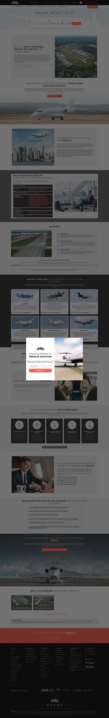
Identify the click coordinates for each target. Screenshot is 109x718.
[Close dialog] (81, 339)
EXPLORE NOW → (40, 370)
